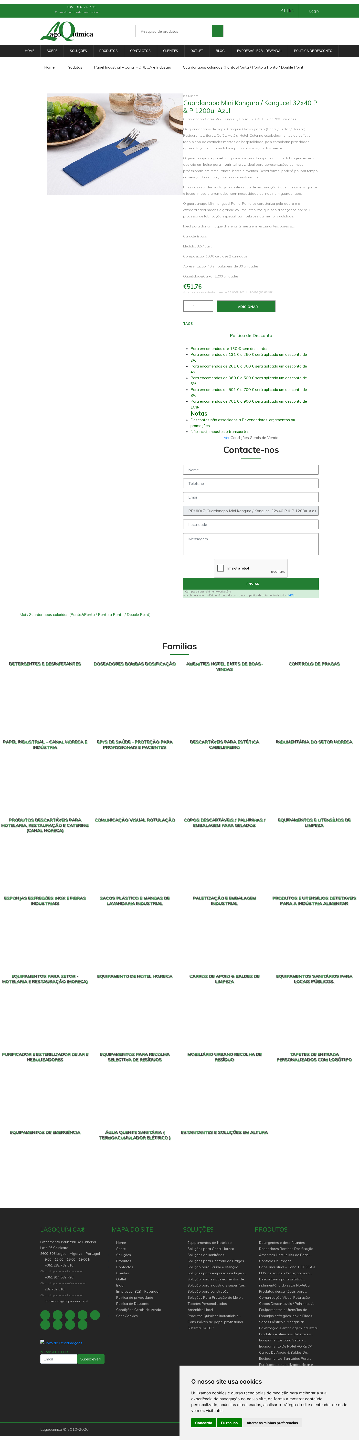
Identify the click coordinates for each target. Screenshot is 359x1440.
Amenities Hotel (200, 1309)
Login (314, 11)
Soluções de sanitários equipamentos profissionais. (210, 1255)
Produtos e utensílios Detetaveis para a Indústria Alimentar (285, 1334)
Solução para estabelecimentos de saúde (216, 1279)
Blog (220, 51)
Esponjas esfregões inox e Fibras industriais (285, 1316)
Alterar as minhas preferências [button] (272, 1423)
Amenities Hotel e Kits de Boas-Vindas (284, 1255)
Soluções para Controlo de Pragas (216, 1261)
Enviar (252, 584)
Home (29, 51)
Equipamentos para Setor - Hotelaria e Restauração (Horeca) (286, 1340)
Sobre (52, 51)
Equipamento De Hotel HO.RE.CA (285, 1346)
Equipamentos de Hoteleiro (210, 1242)
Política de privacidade (134, 1297)
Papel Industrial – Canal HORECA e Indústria (132, 67)
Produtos (108, 51)
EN (291, 10)
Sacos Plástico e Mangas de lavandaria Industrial (282, 1322)
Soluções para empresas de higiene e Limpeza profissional (217, 1273)
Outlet (196, 51)
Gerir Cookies (127, 1316)
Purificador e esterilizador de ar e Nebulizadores (286, 1365)
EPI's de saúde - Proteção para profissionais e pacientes (284, 1273)
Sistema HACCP (201, 1328)
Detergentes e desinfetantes (282, 1242)
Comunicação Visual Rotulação (284, 1297)
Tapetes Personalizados (207, 1303)
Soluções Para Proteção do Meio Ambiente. (214, 1297)
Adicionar (247, 307)
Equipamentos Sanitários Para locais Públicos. (284, 1358)
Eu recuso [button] (229, 1423)
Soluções (78, 51)
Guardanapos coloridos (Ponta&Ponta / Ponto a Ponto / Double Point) (243, 67)
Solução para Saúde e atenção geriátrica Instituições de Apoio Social (213, 1267)
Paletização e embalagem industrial (288, 1328)
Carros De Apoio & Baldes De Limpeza (283, 1352)
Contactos (140, 51)
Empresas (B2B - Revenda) (259, 51)
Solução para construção (208, 1291)
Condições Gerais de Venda (138, 1309)
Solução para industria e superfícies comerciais (217, 1285)
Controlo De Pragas (275, 1261)
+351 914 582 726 (80, 7)
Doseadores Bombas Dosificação (286, 1248)
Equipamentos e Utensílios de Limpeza (283, 1310)
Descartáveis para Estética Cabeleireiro (281, 1279)
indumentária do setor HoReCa (284, 1285)
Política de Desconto (313, 51)
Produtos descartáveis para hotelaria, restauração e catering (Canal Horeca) (285, 1291)
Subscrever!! (90, 1359)
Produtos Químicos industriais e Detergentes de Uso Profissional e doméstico (215, 1316)
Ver (227, 437)
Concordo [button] (203, 1423)
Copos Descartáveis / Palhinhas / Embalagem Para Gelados (285, 1304)
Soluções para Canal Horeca (211, 1248)
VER (291, 595)
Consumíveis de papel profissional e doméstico (217, 1322)
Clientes (170, 51)
